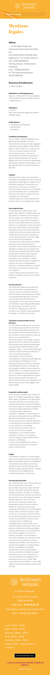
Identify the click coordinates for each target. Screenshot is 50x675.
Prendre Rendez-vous (25, 655)
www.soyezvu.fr (16, 100)
